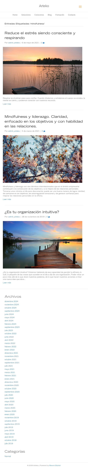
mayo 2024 (9, 318)
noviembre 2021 (12, 356)
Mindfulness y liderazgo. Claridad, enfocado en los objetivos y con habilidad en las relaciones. (44, 121)
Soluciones (26, 15)
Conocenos (39, 15)
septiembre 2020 (12, 392)
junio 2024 (9, 314)
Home (15, 15)
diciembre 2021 (11, 353)
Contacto (71, 15)
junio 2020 (9, 398)
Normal (8, 456)
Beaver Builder (55, 465)
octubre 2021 (10, 360)
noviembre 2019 (12, 418)
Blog (50, 15)
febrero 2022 (10, 347)
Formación (59, 15)
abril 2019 (9, 437)
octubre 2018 (10, 440)
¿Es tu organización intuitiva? (32, 212)
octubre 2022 (10, 334)
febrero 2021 (10, 376)
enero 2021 (10, 379)
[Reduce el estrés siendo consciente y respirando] (42, 71)
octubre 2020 (10, 389)
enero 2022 (10, 350)
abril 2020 (9, 405)
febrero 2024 (10, 324)
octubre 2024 (10, 308)
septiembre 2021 (12, 363)
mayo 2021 (9, 369)
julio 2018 (9, 444)
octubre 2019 (10, 421)
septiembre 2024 (12, 311)
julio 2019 (9, 427)
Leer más (7, 104)
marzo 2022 (10, 343)
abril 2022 (9, 340)
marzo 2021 (10, 372)
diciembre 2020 (11, 382)
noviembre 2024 (12, 305)
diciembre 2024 (11, 301)
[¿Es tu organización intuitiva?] (42, 245)
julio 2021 (9, 366)
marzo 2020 (10, 408)
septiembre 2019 (12, 424)
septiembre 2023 (12, 327)
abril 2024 (9, 321)
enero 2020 (10, 414)
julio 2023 (9, 330)
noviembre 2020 (12, 385)
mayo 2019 (9, 434)
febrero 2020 (10, 411)
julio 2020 (9, 395)
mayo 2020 (9, 402)
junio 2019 (9, 431)
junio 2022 (9, 337)
